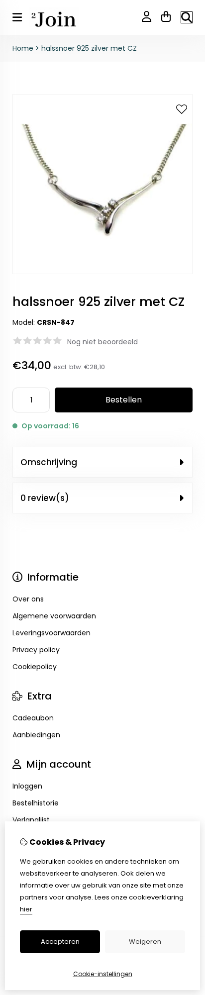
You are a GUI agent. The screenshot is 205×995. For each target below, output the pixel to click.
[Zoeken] (187, 17)
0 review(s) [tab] (44, 498)
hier (26, 909)
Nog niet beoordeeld (102, 342)
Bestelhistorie (35, 803)
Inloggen (27, 786)
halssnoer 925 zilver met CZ (89, 48)
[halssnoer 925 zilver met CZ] (102, 272)
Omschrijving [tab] (48, 462)
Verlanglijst (31, 820)
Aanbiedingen (36, 735)
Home (22, 48)
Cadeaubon (33, 718)
